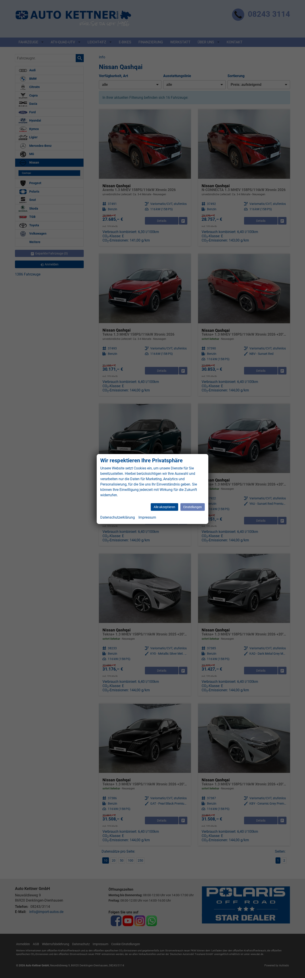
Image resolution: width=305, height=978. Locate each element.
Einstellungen (192, 507)
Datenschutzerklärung (117, 517)
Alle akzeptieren (164, 507)
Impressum (147, 517)
